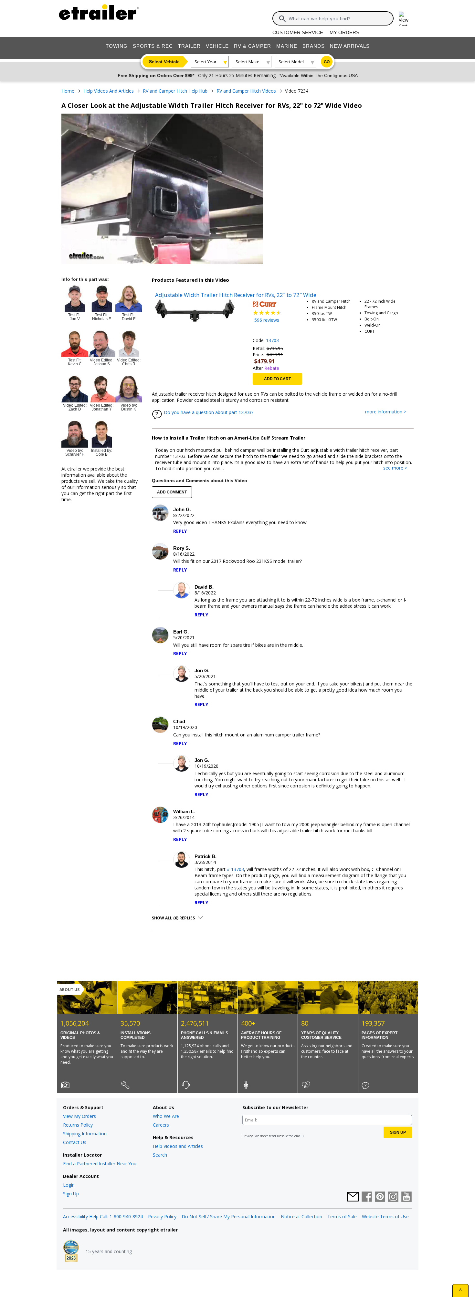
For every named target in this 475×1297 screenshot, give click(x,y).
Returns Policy (78, 1125)
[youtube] (406, 1197)
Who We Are (166, 1116)
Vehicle (217, 46)
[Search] (282, 19)
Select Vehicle (164, 61)
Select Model (291, 62)
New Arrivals (350, 46)
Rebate (271, 368)
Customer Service (297, 32)
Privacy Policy (162, 1216)
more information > (389, 412)
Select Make (247, 62)
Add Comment (172, 492)
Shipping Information (85, 1133)
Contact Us (74, 1142)
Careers (161, 1125)
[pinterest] (380, 1197)
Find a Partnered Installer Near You (99, 1163)
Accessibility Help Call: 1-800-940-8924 (103, 1216)
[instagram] (393, 1197)
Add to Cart (277, 379)
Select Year (205, 62)
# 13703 (235, 869)
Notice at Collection (301, 1216)
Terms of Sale (342, 1216)
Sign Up (71, 1194)
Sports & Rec (153, 46)
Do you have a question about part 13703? (208, 412)
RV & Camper (252, 46)
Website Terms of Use (385, 1216)
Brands (313, 46)
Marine (286, 46)
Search (160, 1155)
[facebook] (366, 1197)
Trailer (189, 46)
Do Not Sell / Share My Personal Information (229, 1216)
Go (327, 62)
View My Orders (79, 1116)
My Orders (344, 32)
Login (69, 1185)
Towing (117, 46)
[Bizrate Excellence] (71, 1251)
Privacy (247, 1136)
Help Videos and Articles (178, 1146)
